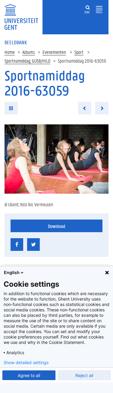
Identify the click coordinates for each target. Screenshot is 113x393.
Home (10, 52)
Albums (28, 52)
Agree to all (29, 375)
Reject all (84, 375)
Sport (78, 52)
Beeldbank (16, 42)
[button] (99, 8)
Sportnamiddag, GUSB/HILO (27, 61)
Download (56, 226)
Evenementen (54, 52)
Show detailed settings (26, 362)
